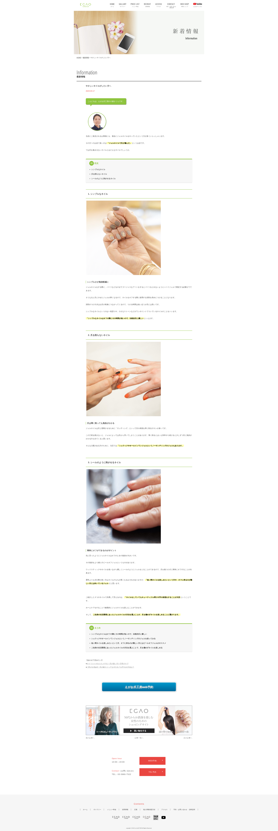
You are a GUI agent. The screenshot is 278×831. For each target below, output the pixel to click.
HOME (79, 57)
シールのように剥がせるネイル (103, 178)
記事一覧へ (139, 738)
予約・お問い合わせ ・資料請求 (184, 809)
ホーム (112, 5)
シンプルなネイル (98, 169)
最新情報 (86, 57)
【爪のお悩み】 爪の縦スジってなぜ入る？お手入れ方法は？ (110, 667)
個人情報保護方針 (149, 809)
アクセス (158, 5)
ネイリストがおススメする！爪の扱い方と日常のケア (108, 664)
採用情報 (147, 5)
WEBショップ (184, 5)
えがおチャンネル (197, 6)
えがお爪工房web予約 (139, 687)
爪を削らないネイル (99, 174)
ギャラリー (122, 5)
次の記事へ (188, 738)
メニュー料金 (135, 5)
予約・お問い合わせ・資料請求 (171, 5)
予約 (152, 761)
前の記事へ (90, 738)
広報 (135, 809)
